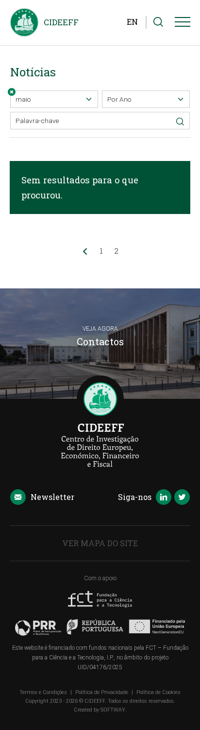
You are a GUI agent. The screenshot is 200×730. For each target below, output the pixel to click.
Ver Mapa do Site (100, 543)
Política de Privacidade (101, 692)
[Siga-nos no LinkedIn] (163, 498)
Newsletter (52, 497)
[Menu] (182, 24)
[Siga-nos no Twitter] (182, 498)
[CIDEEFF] (24, 22)
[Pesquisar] (158, 22)
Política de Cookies (158, 692)
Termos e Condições (43, 692)
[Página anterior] (85, 251)
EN (132, 22)
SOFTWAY (112, 710)
